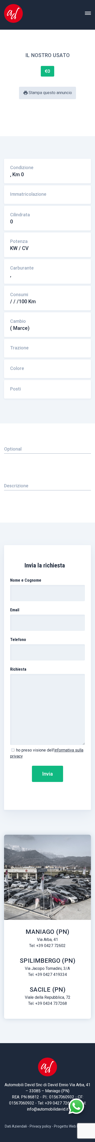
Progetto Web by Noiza (72, 1126)
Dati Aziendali (16, 1126)
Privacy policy (40, 1126)
